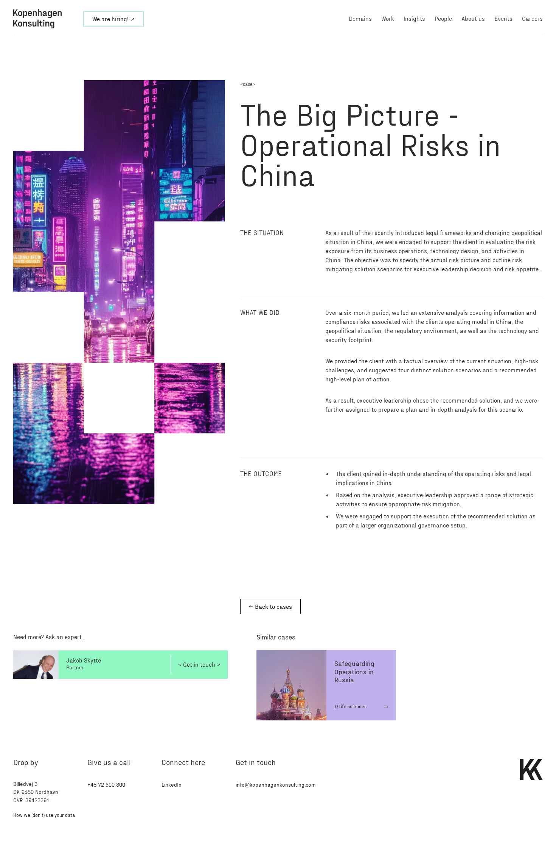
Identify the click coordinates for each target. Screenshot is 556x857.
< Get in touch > (199, 664)
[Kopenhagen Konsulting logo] (43, 18)
